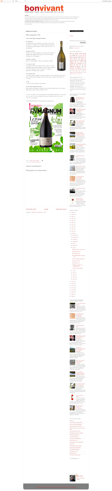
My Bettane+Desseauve (75, 434)
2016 (72, 233)
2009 (72, 294)
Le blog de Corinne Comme (75, 445)
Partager (71, 35)
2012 (72, 288)
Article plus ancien (61, 209)
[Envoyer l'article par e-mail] (42, 160)
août (74, 243)
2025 (72, 214)
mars (74, 274)
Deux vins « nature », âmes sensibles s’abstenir (80, 362)
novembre (75, 237)
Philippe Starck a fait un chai (78, 249)
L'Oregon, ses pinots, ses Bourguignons (77, 265)
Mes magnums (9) (76, 253)
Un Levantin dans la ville (75, 431)
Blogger (74, 487)
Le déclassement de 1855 (80, 156)
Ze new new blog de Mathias (76, 424)
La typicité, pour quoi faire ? (80, 189)
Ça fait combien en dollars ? (78, 65)
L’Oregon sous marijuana (77, 268)
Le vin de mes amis (74, 451)
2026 (72, 212)
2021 (72, 222)
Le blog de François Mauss (75, 447)
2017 (72, 231)
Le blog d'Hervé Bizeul (74, 449)
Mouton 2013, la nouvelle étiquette (80, 199)
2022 (72, 220)
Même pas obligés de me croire (78, 61)
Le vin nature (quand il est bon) (81, 304)
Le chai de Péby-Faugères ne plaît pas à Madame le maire (80, 134)
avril (74, 272)
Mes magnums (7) (76, 262)
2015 (72, 281)
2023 (72, 218)
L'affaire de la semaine (76, 63)
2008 (72, 296)
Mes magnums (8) (76, 260)
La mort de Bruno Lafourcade (78, 258)
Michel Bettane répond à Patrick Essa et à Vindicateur (81, 110)
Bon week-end (83, 69)
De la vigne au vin (73, 440)
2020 (72, 225)
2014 (72, 283)
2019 (72, 227)
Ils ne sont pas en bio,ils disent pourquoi (80, 121)
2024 (72, 216)
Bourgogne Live (73, 453)
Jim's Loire (72, 444)
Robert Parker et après (80, 166)
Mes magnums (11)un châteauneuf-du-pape (80, 99)
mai (73, 270)
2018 (72, 229)
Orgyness (72, 420)
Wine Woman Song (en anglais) (76, 433)
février (74, 277)
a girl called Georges (74, 436)
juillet (74, 245)
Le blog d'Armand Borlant (75, 438)
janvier (74, 279)
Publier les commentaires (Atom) (39, 212)
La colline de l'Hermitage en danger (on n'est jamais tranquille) (80, 349)
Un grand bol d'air (78, 64)
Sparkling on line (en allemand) (76, 442)
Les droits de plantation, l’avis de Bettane (81, 144)
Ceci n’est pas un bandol (79, 396)
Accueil (46, 209)
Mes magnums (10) (76, 251)
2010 (72, 292)
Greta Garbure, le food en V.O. (76, 426)
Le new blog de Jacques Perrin (76, 422)
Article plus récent (31, 209)
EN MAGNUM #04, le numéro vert (78, 256)
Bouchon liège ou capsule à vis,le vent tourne (79, 407)
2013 (72, 285)
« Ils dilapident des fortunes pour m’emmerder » (80, 178)
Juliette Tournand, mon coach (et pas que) (77, 428)
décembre (75, 235)
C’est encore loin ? (77, 71)
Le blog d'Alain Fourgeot (75, 455)
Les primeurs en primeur (78, 67)
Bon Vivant (80, 476)
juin (74, 247)
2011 (72, 290)
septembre (75, 241)
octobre (74, 239)
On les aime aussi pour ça (35, 162)
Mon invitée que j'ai (76, 73)
